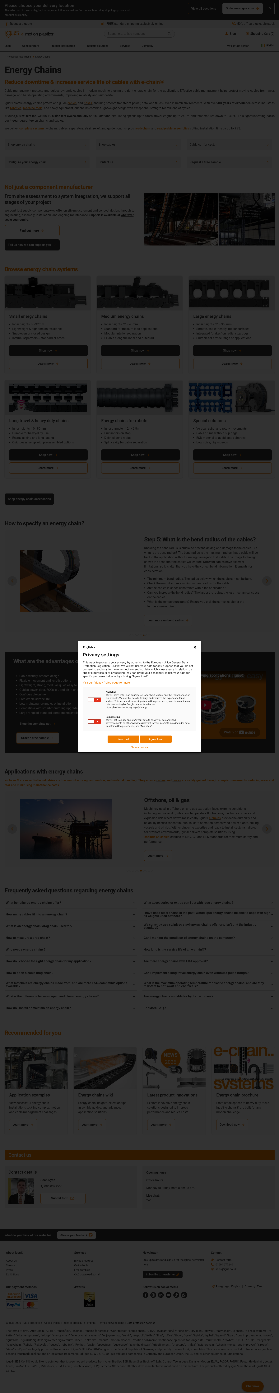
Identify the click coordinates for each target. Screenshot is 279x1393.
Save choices (139, 747)
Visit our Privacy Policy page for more (106, 682)
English (88, 647)
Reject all (123, 739)
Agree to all (156, 739)
